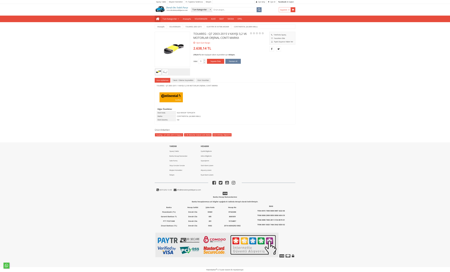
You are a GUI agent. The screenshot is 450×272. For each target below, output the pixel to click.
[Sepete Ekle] (215, 61)
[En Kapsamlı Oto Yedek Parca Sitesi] (172, 13)
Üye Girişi (261, 2)
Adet (195, 61)
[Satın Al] (233, 61)
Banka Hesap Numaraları (178, 156)
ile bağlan (286, 2)
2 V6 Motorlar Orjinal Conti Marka (198, 135)
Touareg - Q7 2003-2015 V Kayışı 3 (169, 135)
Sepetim (284, 10)
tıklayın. (231, 55)
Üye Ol (272, 2)
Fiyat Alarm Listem (207, 175)
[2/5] (252, 33)
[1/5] (251, 33)
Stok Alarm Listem (207, 165)
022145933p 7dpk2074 (222, 135)
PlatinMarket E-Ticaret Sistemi (218, 270)
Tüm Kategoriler (169, 19)
